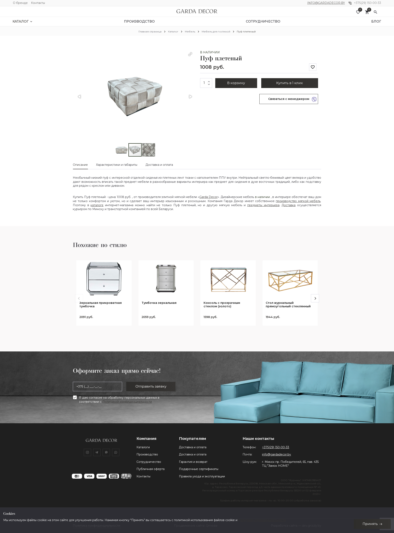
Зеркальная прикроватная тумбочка (100, 304)
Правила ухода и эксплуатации (202, 476)
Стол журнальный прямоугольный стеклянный (288, 304)
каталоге (96, 205)
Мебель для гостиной (216, 31)
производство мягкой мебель (298, 201)
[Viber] (106, 452)
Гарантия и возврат (193, 462)
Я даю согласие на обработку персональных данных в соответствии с (119, 400)
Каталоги (143, 447)
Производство (147, 454)
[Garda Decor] (197, 11)
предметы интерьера (263, 205)
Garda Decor (208, 197)
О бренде (20, 3)
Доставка (289, 205)
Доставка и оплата (192, 447)
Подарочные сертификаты (198, 469)
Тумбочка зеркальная (159, 303)
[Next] (315, 298)
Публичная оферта (150, 469)
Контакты (38, 3)
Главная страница (150, 31)
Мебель (190, 31)
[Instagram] (87, 452)
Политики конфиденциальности (262, 520)
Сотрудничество (148, 462)
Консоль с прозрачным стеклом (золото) (222, 304)
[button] (190, 54)
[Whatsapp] (115, 452)
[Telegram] (97, 452)
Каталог (173, 31)
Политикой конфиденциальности (127, 402)
